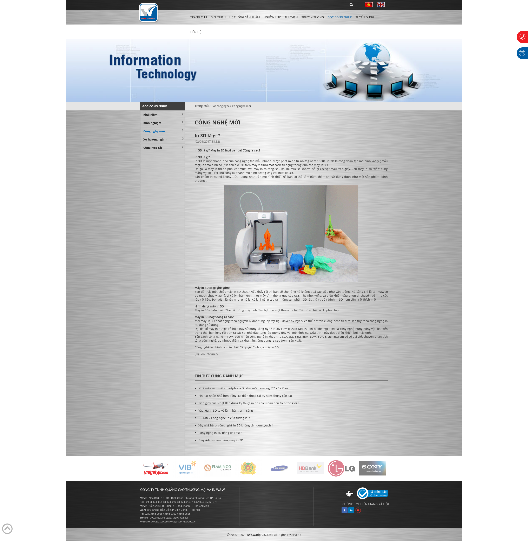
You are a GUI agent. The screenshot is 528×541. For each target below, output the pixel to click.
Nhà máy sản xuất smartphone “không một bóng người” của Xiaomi (244, 388)
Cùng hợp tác (152, 148)
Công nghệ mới (241, 106)
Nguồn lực (272, 17)
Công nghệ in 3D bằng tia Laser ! (220, 433)
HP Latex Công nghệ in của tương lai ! (224, 418)
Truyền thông (313, 17)
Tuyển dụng (365, 17)
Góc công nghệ (340, 17)
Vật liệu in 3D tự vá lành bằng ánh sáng (225, 410)
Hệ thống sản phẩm (244, 17)
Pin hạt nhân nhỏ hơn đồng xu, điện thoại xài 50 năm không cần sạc (245, 396)
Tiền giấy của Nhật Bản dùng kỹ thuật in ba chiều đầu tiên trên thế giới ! (248, 403)
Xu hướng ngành (155, 139)
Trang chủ (198, 17)
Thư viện (291, 17)
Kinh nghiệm (152, 123)
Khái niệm (150, 115)
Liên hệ (195, 32)
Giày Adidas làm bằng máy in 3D (220, 440)
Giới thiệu (218, 17)
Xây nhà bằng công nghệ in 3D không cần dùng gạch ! (235, 425)
